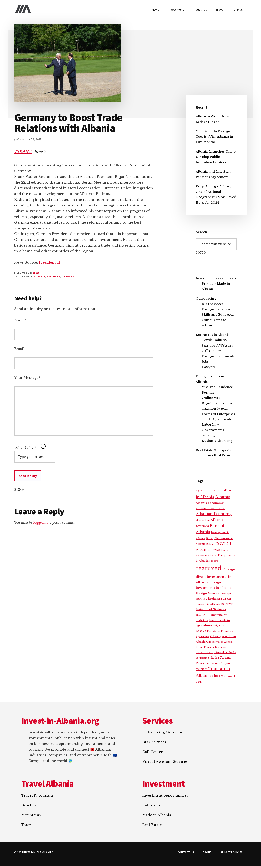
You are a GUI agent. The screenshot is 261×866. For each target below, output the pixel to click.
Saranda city (205, 652)
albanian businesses (210, 508)
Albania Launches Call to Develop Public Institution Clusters (216, 157)
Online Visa (211, 398)
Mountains (31, 815)
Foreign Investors (208, 593)
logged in (40, 523)
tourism (202, 669)
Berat (209, 538)
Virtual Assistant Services (165, 762)
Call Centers (211, 351)
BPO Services (212, 304)
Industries (151, 805)
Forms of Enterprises (218, 414)
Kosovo (201, 630)
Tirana (225, 658)
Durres (215, 549)
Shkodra (213, 657)
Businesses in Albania (213, 335)
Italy (215, 625)
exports (213, 560)
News (36, 272)
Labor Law (210, 424)
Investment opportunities (216, 278)
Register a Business (217, 403)
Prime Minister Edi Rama (211, 647)
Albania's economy (210, 503)
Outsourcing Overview (162, 732)
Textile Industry (214, 340)
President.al (49, 262)
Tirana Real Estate (216, 455)
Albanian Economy (214, 514)
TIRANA (23, 151)
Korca (222, 625)
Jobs (205, 361)
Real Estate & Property (213, 450)
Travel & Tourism (37, 795)
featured (53, 276)
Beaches (28, 805)
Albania (39, 276)
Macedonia (213, 630)
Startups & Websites (217, 345)
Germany (68, 276)
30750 (201, 252)
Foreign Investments (218, 356)
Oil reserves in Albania (219, 642)
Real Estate (152, 825)
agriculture (204, 490)
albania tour (203, 520)
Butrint (210, 544)
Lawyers (209, 367)
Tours (26, 825)
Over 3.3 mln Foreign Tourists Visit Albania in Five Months (214, 136)
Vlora (216, 676)
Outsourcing (206, 298)
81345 (19, 490)
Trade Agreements (216, 419)
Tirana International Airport (213, 663)
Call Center (152, 752)
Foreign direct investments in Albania (215, 575)
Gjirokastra (214, 598)
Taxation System (215, 408)
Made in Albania (156, 815)
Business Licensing (217, 441)
